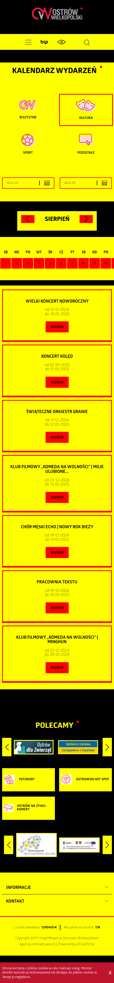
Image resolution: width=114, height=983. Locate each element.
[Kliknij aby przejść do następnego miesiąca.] (86, 219)
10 (106, 264)
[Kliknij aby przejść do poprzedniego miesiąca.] (27, 219)
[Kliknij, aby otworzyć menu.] (27, 42)
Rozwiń (57, 327)
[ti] (55, 945)
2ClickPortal (86, 945)
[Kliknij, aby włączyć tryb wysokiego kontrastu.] (61, 42)
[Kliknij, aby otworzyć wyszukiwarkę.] (86, 42)
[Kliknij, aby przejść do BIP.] (44, 42)
